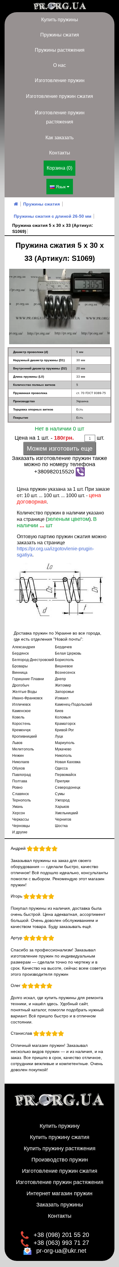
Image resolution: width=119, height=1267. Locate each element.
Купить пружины (59, 19)
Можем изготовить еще (59, 448)
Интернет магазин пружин (59, 1193)
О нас (59, 65)
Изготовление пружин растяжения (60, 117)
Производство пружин (59, 1160)
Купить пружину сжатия (59, 1137)
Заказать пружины (59, 1205)
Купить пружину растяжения (60, 1148)
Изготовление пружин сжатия (59, 96)
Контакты (59, 152)
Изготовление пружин (60, 80)
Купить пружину (60, 1126)
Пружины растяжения (60, 50)
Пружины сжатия (59, 34)
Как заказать (59, 137)
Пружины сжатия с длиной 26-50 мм (52, 216)
